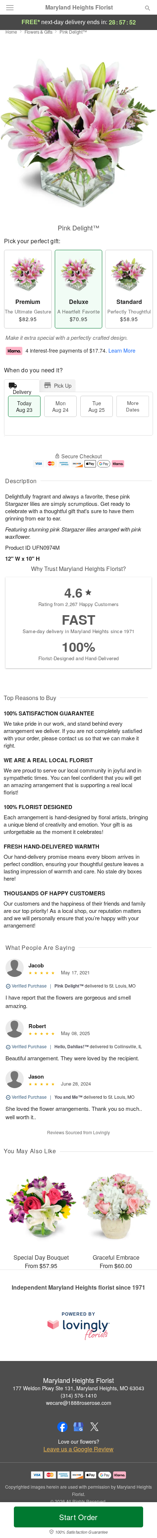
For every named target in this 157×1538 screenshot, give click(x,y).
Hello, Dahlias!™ (71, 1046)
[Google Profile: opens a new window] (78, 1427)
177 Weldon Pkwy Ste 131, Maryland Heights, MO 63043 (78, 1388)
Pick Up (63, 385)
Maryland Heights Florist (79, 7)
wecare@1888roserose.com (78, 1402)
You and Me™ (68, 1097)
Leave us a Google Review (78, 1449)
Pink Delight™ (69, 985)
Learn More (121, 350)
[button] (141, 1521)
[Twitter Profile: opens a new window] (94, 1427)
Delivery (22, 390)
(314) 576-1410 (79, 1395)
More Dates (132, 406)
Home (11, 32)
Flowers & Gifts (38, 32)
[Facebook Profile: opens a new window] (62, 1427)
